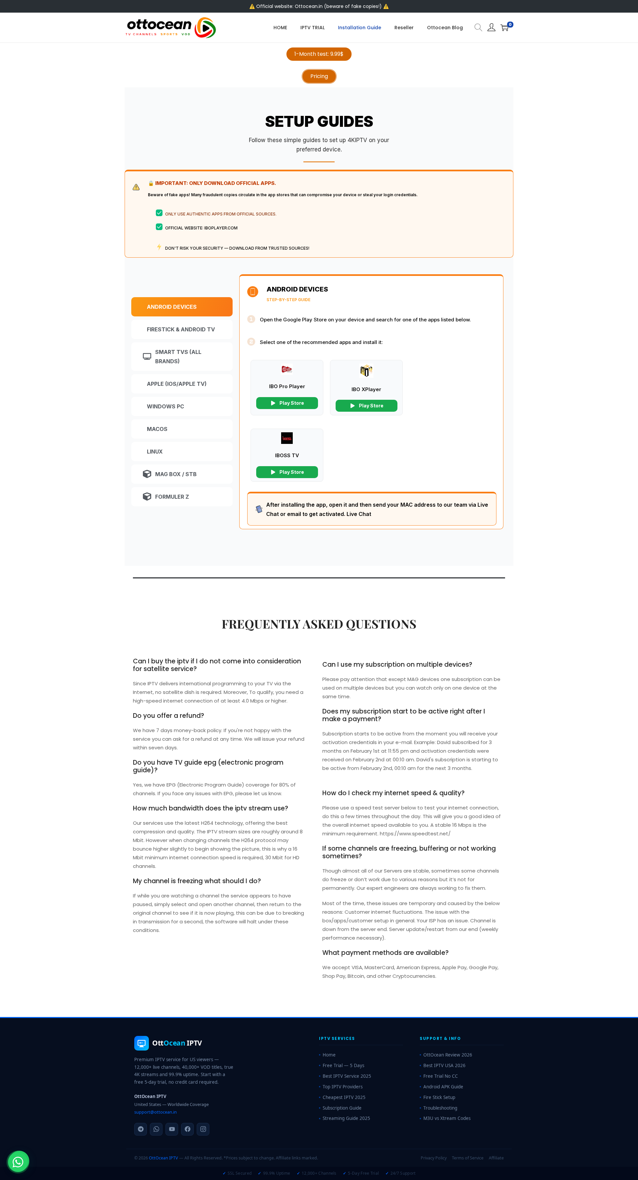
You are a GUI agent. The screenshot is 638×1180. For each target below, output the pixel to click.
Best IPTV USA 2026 (444, 1065)
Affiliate (496, 1158)
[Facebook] (187, 1129)
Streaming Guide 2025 (346, 1118)
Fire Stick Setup (439, 1097)
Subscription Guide (342, 1108)
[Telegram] (140, 1129)
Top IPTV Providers (343, 1087)
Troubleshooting (440, 1108)
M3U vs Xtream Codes (447, 1118)
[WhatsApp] (156, 1129)
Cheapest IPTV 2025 (344, 1097)
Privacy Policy (434, 1158)
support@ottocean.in (155, 1112)
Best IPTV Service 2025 (347, 1076)
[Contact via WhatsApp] (18, 1162)
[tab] (182, 306)
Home (329, 1055)
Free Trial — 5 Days (343, 1065)
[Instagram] (203, 1129)
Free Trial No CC (440, 1076)
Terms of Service (467, 1158)
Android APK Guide (443, 1087)
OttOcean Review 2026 (447, 1055)
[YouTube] (171, 1129)
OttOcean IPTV (163, 1158)
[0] (504, 28)
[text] (319, 144)
